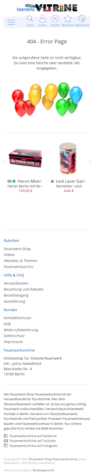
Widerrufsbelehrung (21, 329)
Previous (4, 162)
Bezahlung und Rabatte (23, 289)
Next (90, 162)
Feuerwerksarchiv (18, 266)
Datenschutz (14, 335)
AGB (7, 323)
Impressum (13, 341)
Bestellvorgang (16, 295)
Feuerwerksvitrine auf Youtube (32, 440)
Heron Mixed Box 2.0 (37, 181)
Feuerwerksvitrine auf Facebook (33, 436)
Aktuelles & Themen (20, 260)
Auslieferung (14, 301)
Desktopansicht (43, 470)
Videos (9, 254)
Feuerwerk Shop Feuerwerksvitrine (53, 459)
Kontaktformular (17, 317)
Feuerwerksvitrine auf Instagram (33, 445)
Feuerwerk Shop (17, 248)
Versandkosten (16, 283)
